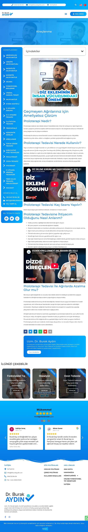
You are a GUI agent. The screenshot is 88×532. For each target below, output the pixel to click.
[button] (75, 5)
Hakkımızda (69, 472)
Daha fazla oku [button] (15, 447)
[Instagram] (9, 517)
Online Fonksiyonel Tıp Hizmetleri (72, 480)
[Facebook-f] (5, 517)
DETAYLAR (72, 390)
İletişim (67, 484)
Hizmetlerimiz (70, 476)
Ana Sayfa (68, 469)
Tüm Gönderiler (34, 352)
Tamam (44, 529)
